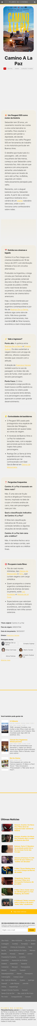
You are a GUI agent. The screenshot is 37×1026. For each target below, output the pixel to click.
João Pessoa (14, 983)
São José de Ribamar (9, 979)
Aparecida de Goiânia (19, 959)
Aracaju (12, 953)
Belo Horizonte (17, 940)
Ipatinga (31, 979)
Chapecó (13, 969)
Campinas (5, 966)
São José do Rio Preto (25, 992)
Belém (33, 943)
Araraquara (29, 973)
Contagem (5, 943)
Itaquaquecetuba (7, 973)
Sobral (19, 973)
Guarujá (4, 983)
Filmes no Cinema (18, 2)
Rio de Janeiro (30, 940)
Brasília (4, 953)
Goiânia (4, 963)
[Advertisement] (18, 90)
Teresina (24, 963)
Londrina (22, 956)
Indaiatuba (14, 963)
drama (20, 201)
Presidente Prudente (8, 956)
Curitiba (15, 943)
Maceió (4, 969)
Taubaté (22, 969)
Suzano (22, 979)
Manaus (32, 949)
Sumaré (24, 989)
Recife (3, 949)
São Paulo (4, 940)
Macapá (15, 966)
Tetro (21, 574)
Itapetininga (13, 986)
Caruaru (28, 996)
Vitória (3, 986)
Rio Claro (4, 996)
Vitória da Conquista (17, 946)
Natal (30, 946)
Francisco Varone (23, 365)
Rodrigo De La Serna (19, 309)
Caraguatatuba (16, 996)
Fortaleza (24, 943)
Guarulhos (5, 959)
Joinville (25, 983)
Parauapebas (25, 966)
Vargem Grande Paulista (10, 989)
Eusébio (4, 946)
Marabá (21, 953)
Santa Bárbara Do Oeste (17, 949)
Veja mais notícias (19, 912)
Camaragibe (5, 976)
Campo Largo (18, 976)
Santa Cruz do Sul (7, 992)
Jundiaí (29, 953)
